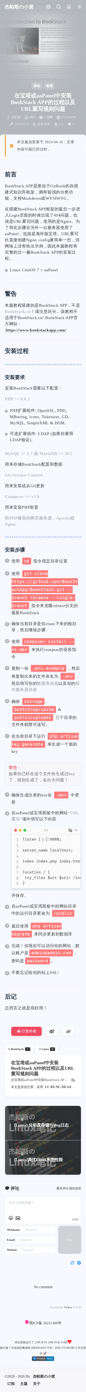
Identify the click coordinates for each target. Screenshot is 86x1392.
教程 (49, 86)
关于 (36, 1384)
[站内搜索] (59, 7)
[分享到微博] (51, 1031)
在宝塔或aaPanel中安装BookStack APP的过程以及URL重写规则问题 (39, 1080)
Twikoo (68, 1307)
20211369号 (52, 1323)
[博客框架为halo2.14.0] (43, 1358)
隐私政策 (75, 1188)
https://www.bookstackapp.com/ (36, 330)
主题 (24, 1384)
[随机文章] (48, 7)
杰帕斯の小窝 (44, 1376)
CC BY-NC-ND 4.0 (58, 1087)
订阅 (11, 1384)
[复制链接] (68, 1031)
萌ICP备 (36, 1323)
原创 (36, 86)
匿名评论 (63, 1188)
